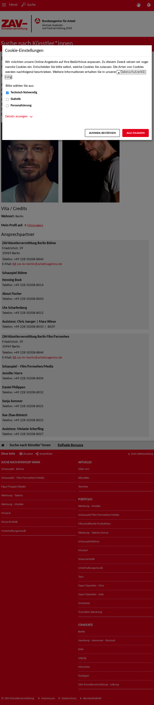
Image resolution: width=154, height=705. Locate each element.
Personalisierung (21, 105)
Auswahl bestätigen (102, 133)
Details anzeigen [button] (16, 116)
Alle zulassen (136, 133)
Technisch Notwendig (24, 92)
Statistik (16, 99)
